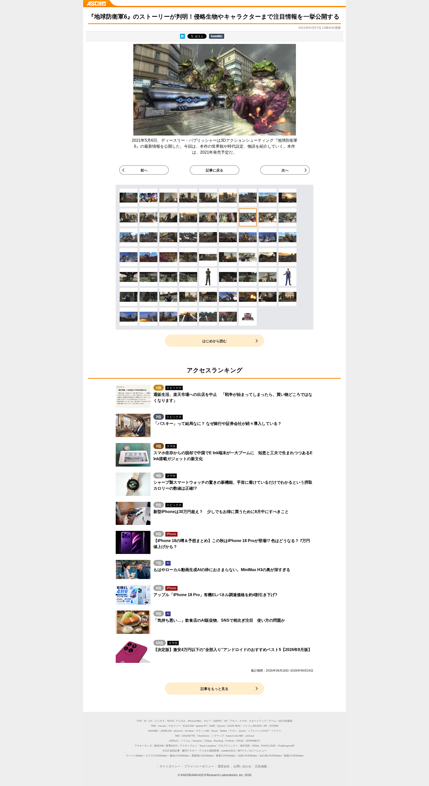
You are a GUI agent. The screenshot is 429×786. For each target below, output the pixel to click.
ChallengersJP (286, 745)
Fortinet (229, 740)
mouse (162, 725)
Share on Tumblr (216, 36)
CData (208, 740)
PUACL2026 (268, 745)
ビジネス (160, 720)
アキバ (233, 720)
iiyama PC (201, 725)
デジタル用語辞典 (209, 750)
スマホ (243, 720)
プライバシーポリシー (199, 766)
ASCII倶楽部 (285, 720)
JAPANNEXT (253, 740)
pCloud (250, 735)
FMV (153, 725)
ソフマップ (218, 735)
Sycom (221, 725)
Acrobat (189, 730)
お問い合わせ (242, 766)
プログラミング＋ (228, 745)
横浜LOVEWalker (179, 755)
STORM (273, 725)
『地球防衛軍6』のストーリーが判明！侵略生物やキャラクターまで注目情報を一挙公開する (214, 16)
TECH (170, 720)
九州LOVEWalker (247, 755)
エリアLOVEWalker (156, 755)
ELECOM (188, 725)
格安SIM (159, 745)
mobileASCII (228, 750)
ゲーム (272, 720)
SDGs (255, 745)
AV (225, 720)
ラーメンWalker (134, 755)
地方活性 (245, 745)
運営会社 (224, 766)
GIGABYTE (188, 735)
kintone (178, 730)
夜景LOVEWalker (226, 755)
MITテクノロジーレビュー (252, 750)
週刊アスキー (189, 750)
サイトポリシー (170, 766)
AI (145, 720)
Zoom (242, 730)
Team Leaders (207, 745)
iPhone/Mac (195, 720)
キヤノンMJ (202, 730)
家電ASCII (172, 745)
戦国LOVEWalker (294, 755)
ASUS (239, 740)
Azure (214, 730)
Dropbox (197, 740)
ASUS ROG (234, 725)
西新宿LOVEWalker (203, 755)
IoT (150, 720)
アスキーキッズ (143, 745)
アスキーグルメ (188, 745)
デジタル (181, 720)
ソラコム (185, 740)
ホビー (207, 720)
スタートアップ (257, 720)
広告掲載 (261, 766)
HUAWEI (153, 730)
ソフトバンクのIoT (258, 730)
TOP (139, 720)
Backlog (218, 740)
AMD (212, 725)
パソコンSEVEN (252, 725)
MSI (177, 735)
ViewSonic (203, 735)
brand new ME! (235, 735)
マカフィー (174, 725)
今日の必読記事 (171, 750)
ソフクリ (276, 730)
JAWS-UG (166, 730)
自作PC (218, 720)
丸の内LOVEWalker (271, 755)
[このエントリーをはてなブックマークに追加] (182, 37)
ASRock (173, 740)
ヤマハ (233, 730)
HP (265, 725)
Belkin (223, 730)
